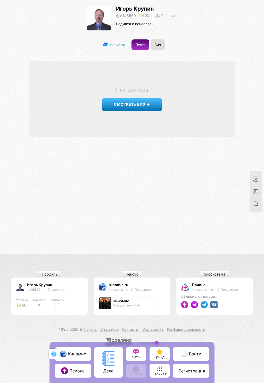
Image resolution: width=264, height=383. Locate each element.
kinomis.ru (118, 284)
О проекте (109, 329)
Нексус (132, 274)
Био (157, 45)
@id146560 (126, 15)
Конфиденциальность (186, 329)
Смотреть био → (132, 104)
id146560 (33, 290)
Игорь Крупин (135, 8)
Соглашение (152, 329)
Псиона (198, 284)
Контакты (130, 329)
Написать (117, 45)
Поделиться (56, 290)
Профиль (49, 274)
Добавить (168, 15)
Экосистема (214, 274)
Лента (140, 45)
